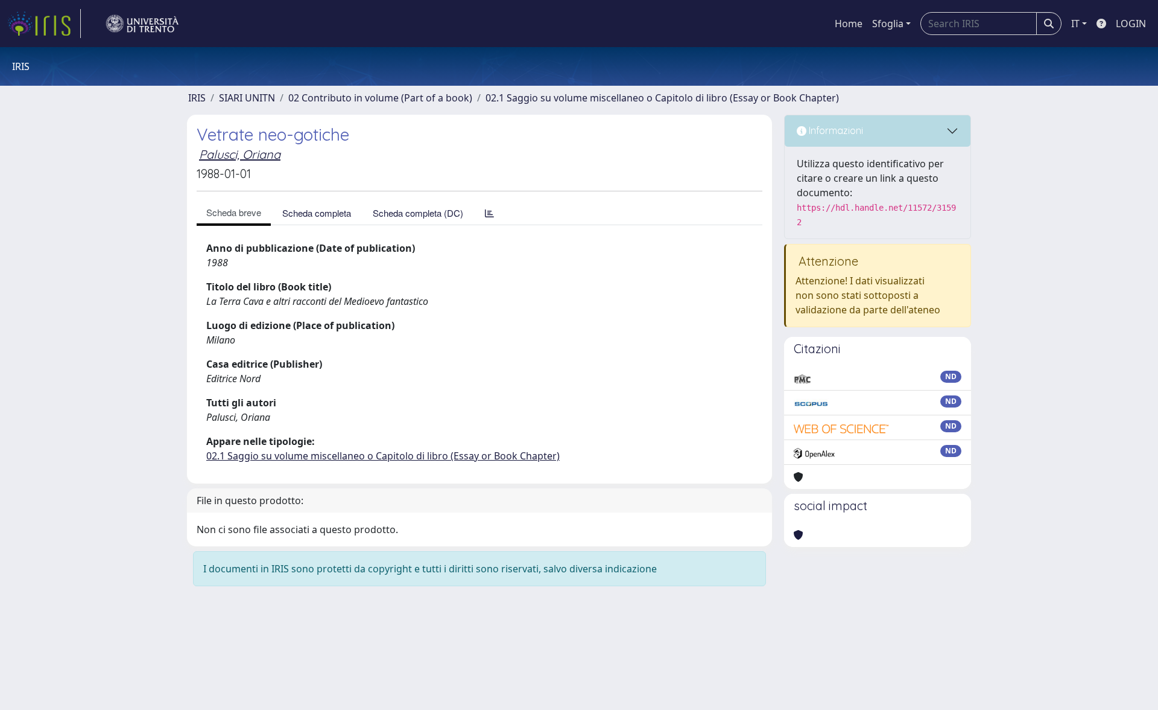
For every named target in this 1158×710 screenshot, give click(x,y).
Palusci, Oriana (239, 154)
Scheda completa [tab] (316, 212)
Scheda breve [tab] (233, 212)
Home (848, 23)
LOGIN (1131, 23)
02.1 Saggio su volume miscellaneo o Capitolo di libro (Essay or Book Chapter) (662, 97)
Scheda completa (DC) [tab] (418, 212)
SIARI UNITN (247, 97)
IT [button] (1075, 23)
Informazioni (834, 130)
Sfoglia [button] (887, 23)
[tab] (489, 213)
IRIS (197, 97)
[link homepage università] (142, 23)
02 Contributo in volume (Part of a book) (380, 97)
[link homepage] (44, 23)
